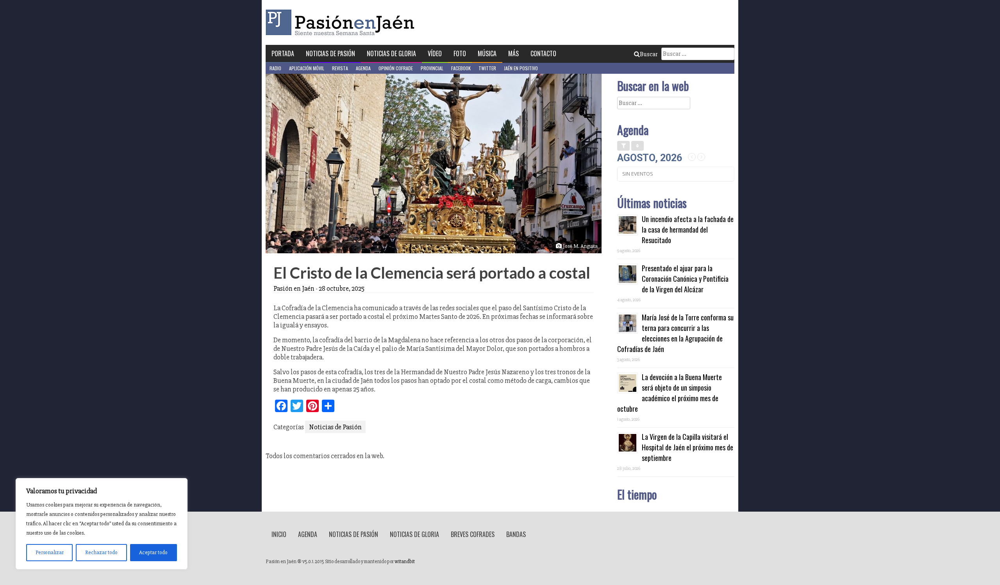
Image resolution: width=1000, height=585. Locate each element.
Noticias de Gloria (391, 53)
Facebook (461, 68)
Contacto (543, 53)
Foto (460, 53)
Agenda (363, 68)
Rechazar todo (101, 552)
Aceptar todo (153, 552)
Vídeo (435, 53)
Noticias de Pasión (330, 53)
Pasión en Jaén (342, 22)
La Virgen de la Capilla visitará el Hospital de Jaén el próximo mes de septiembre (687, 447)
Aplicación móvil (306, 68)
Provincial (432, 68)
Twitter (487, 68)
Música (487, 53)
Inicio (278, 534)
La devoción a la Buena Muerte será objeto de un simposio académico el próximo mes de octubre (669, 393)
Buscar (648, 54)
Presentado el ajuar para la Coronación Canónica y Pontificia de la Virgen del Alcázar (685, 278)
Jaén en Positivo (521, 68)
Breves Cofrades (473, 534)
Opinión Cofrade (396, 68)
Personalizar (50, 552)
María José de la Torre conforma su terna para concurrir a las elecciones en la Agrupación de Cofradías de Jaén (675, 333)
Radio (275, 68)
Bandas (516, 534)
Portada (282, 53)
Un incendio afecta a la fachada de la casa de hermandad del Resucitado (688, 229)
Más (513, 53)
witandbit (405, 561)
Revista (340, 68)
